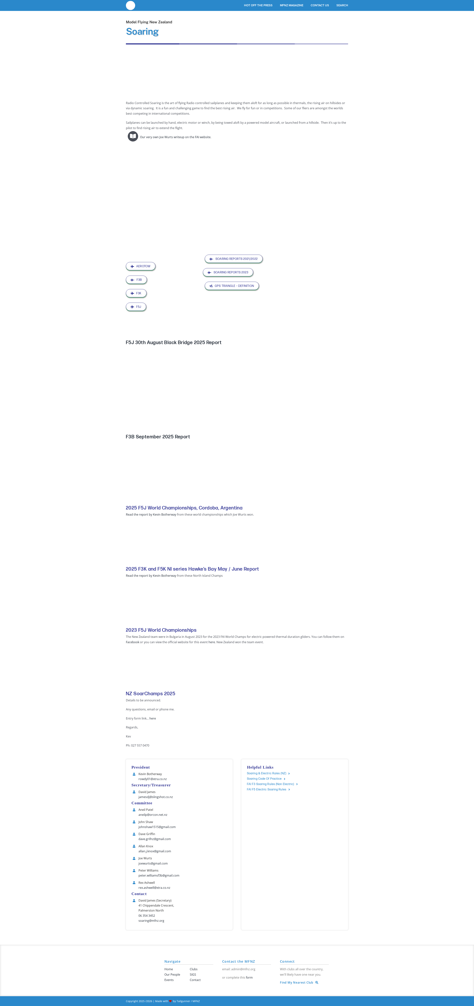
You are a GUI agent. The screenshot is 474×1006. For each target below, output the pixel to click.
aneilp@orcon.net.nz (152, 815)
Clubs (194, 969)
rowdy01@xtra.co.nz (152, 779)
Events (169, 980)
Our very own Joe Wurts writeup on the (167, 137)
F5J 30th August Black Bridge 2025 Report (174, 343)
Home (168, 969)
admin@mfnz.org (243, 969)
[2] (130, 3)
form (249, 977)
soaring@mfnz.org (151, 921)
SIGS (193, 974)
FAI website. (203, 137)
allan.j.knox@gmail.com (154, 851)
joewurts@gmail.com (153, 863)
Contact (195, 980)
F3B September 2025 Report (158, 437)
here (211, 642)
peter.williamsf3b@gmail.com (158, 875)
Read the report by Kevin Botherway (151, 514)
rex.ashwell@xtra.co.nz (154, 888)
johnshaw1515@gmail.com (157, 827)
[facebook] (223, 985)
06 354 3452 (146, 916)
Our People (172, 974)
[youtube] (229, 985)
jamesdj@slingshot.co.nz (155, 797)
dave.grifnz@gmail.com (154, 839)
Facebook (132, 642)
